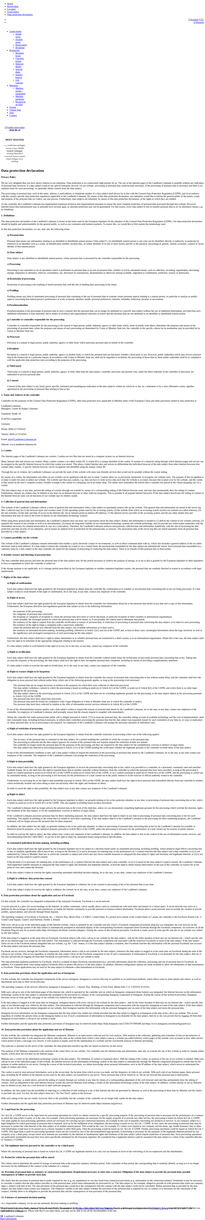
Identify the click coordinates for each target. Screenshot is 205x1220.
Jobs (11, 112)
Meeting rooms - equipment (20, 91)
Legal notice (13, 12)
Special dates (18, 70)
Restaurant (14, 50)
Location (11, 9)
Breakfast (19, 47)
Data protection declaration (20, 14)
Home (10, 3)
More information (8, 1218)
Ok (1, 1216)
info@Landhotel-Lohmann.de (22, 439)
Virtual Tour (15, 110)
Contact (13, 115)
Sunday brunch (19, 76)
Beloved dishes (19, 65)
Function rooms (19, 59)
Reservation (12, 6)
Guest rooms (15, 31)
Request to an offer (20, 103)
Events (12, 107)
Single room (18, 35)
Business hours (19, 54)
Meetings (13, 85)
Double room (19, 41)
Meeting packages (19, 97)
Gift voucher (19, 81)
